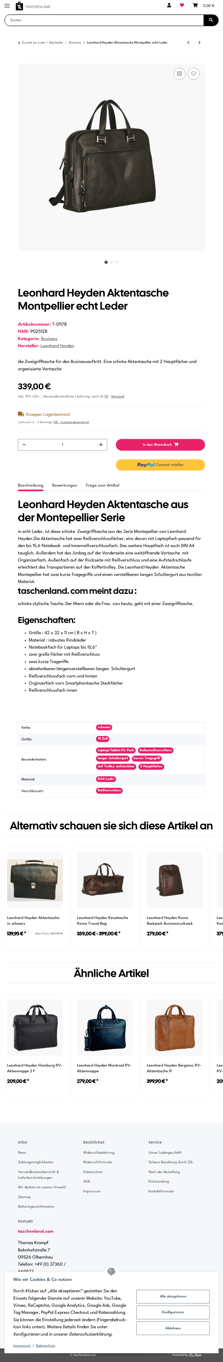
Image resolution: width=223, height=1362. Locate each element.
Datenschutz (45, 1346)
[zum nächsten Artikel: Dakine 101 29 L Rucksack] (199, 43)
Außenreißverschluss (156, 750)
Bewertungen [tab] (64, 486)
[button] (169, 6)
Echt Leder (106, 779)
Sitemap (24, 1197)
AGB (86, 1181)
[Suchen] (211, 20)
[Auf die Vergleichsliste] (179, 74)
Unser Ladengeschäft (165, 1153)
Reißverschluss (109, 790)
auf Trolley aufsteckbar (116, 766)
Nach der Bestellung (164, 1172)
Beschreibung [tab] (31, 486)
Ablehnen (173, 1328)
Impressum (22, 1346)
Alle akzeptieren (173, 1296)
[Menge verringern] (24, 444)
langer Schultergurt (113, 758)
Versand (117, 396)
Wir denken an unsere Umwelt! (42, 1187)
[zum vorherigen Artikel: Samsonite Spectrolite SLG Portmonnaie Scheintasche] (188, 43)
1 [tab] (106, 262)
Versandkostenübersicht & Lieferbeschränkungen (38, 1175)
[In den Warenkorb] (22, 60)
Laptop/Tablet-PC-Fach (116, 750)
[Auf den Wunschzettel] (194, 74)
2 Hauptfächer (151, 766)
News (22, 1153)
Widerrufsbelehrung (98, 1153)
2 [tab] (111, 262)
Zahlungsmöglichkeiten (36, 1162)
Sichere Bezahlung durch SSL (170, 1162)
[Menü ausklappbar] (7, 3)
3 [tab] (117, 262)
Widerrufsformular (97, 1162)
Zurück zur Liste (33, 42)
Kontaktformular (161, 1191)
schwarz (104, 727)
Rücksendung (158, 1181)
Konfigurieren (173, 1312)
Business (49, 339)
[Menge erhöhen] (101, 444)
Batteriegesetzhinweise (36, 1206)
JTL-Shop (195, 1355)
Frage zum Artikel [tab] (102, 486)
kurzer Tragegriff (147, 758)
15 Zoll (103, 738)
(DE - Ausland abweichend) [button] (71, 422)
